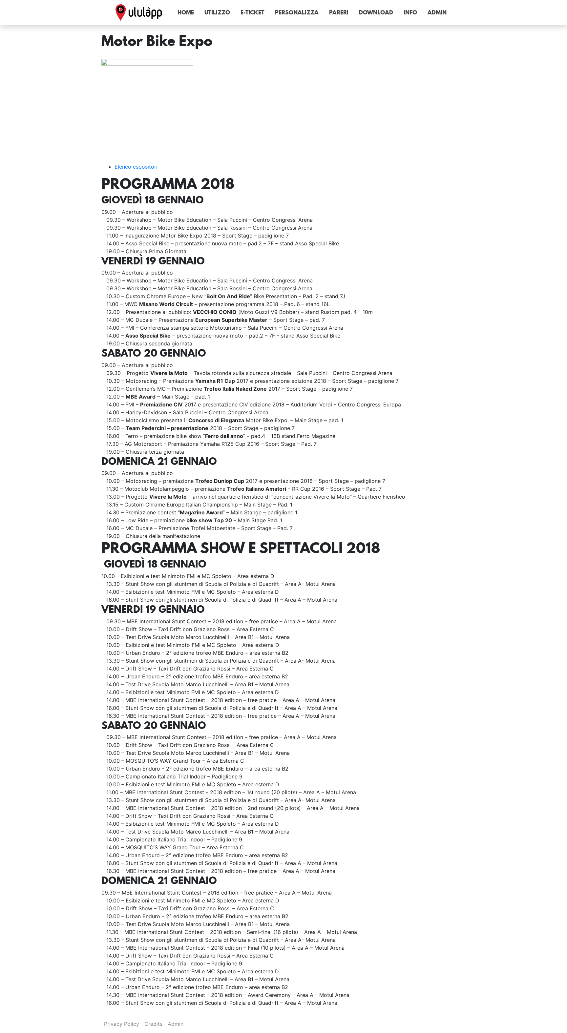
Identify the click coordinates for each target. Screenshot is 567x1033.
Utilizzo (217, 12)
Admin (437, 12)
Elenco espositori (136, 166)
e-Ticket (252, 12)
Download (376, 12)
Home (186, 12)
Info (410, 12)
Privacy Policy (121, 1024)
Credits (153, 1024)
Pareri (338, 12)
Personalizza (297, 12)
